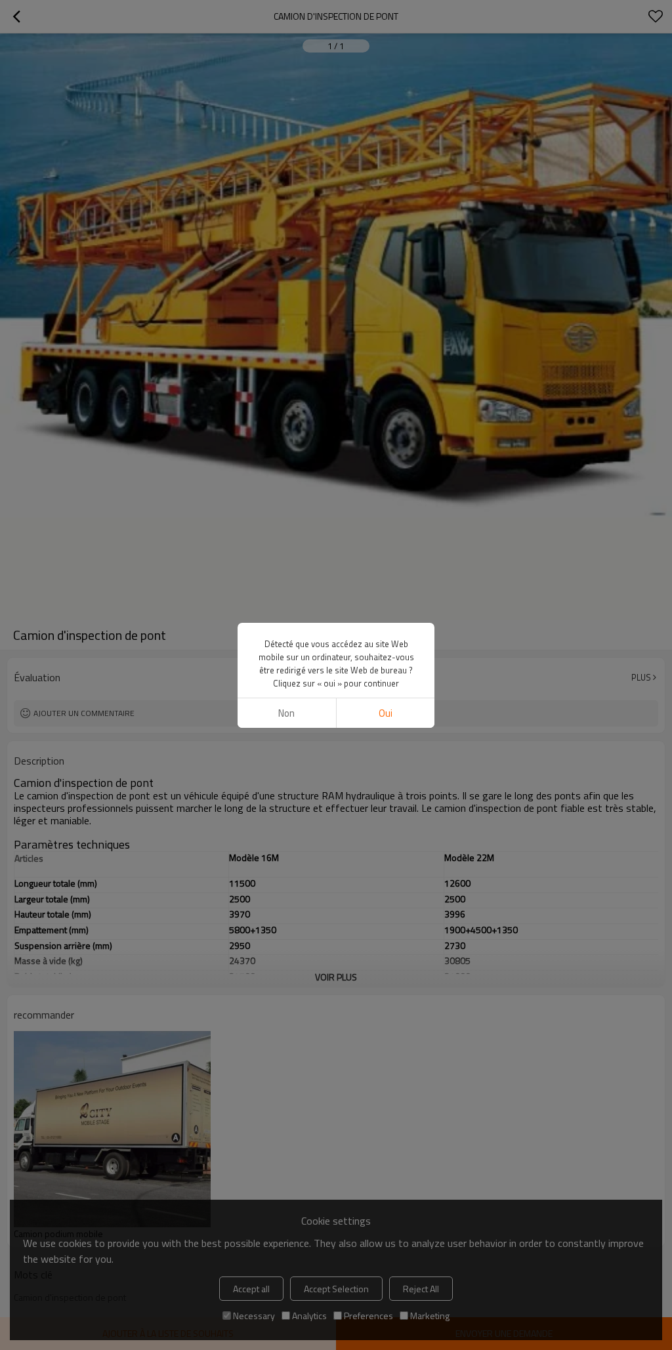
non (286, 713)
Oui (385, 713)
